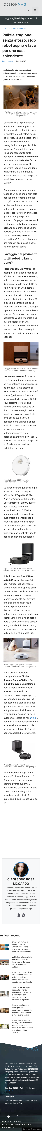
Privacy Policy (23, 1125)
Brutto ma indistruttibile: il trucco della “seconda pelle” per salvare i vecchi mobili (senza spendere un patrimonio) (22, 977)
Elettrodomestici (19, 28)
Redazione (7, 1125)
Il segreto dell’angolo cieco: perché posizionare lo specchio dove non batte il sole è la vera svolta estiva (22, 1010)
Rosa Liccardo (7, 61)
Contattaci (9, 1091)
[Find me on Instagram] (18, 915)
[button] (28, 10)
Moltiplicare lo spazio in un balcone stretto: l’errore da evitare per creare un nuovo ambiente (22, 962)
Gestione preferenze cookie (32, 1129)
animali (33, 718)
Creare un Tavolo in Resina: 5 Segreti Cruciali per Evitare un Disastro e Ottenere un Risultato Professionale (21, 947)
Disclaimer (8, 1127)
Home (7, 28)
